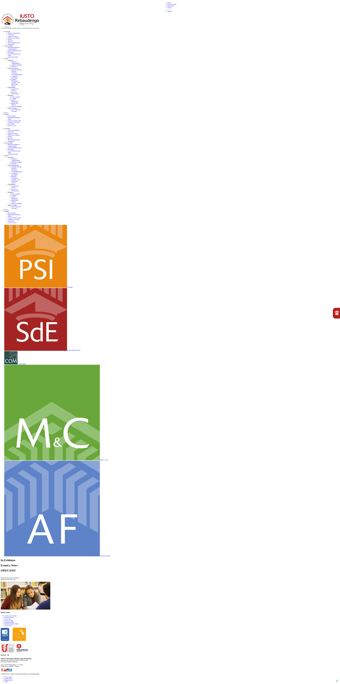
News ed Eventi (171, 4)
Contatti (17, 666)
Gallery (169, 7)
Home (169, 3)
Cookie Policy (8, 678)
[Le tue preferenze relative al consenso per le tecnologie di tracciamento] (337, 681)
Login (6, 681)
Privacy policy (8, 677)
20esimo (169, 11)
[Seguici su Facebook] (2, 671)
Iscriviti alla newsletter (10, 616)
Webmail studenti (9, 622)
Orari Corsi (7, 619)
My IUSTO (170, 6)
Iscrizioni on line (9, 617)
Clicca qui (12, 579)
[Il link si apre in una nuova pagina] (25, 609)
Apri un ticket (8, 625)
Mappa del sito (8, 680)
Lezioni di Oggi (8, 620)
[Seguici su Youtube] (5, 671)
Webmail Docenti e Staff (11, 624)
